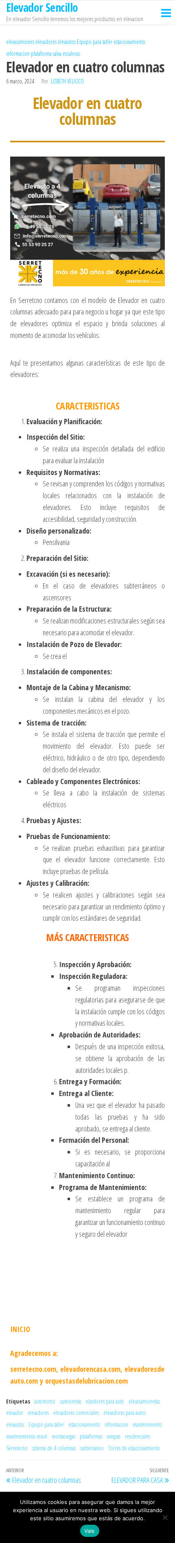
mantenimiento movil (26, 1436)
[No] (165, 1517)
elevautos (67, 42)
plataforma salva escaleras (55, 53)
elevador (14, 1413)
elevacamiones (20, 42)
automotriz (44, 1401)
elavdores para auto (105, 1401)
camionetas (70, 1401)
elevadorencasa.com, (91, 1369)
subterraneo (92, 1448)
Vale (89, 1531)
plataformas (91, 1436)
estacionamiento (129, 42)
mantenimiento (147, 1424)
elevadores (46, 42)
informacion (18, 53)
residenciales (137, 1436)
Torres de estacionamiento (134, 1448)
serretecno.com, (34, 1369)
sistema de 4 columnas (54, 1448)
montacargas (63, 1436)
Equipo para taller (94, 42)
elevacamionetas (144, 1401)
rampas (113, 1436)
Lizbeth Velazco (67, 81)
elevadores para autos (124, 1413)
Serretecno (17, 1448)
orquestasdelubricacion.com (86, 1381)
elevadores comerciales (76, 1413)
